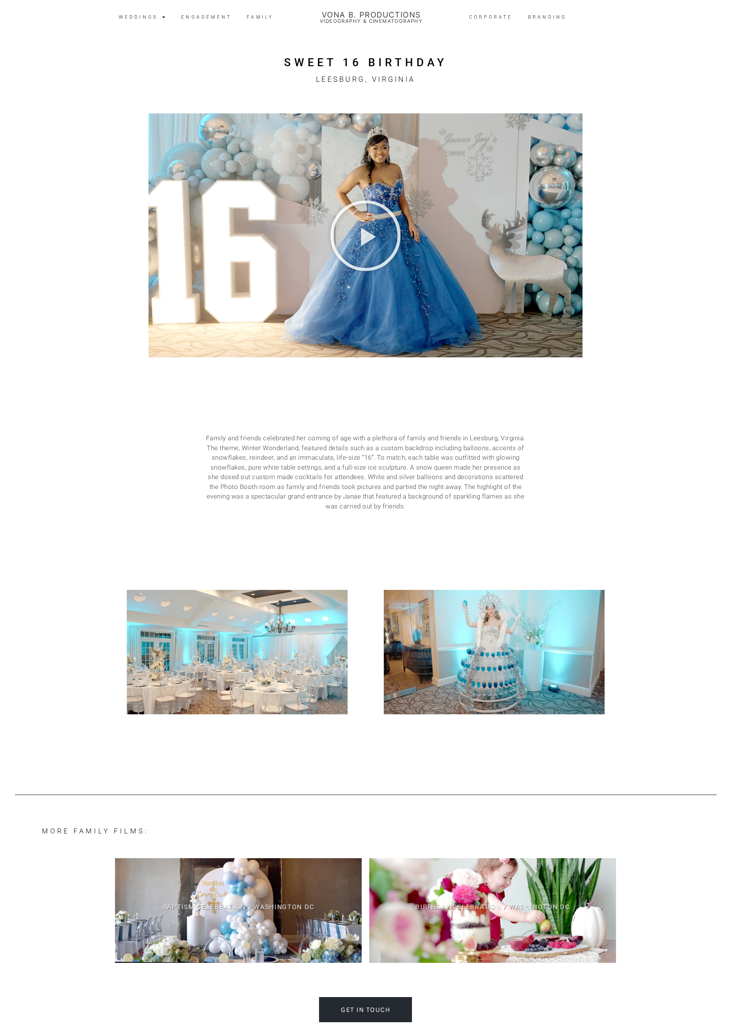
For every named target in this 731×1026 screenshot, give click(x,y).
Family (260, 17)
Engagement (206, 17)
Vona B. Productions (371, 14)
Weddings (138, 17)
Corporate (491, 17)
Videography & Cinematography (371, 21)
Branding (547, 17)
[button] (365, 235)
